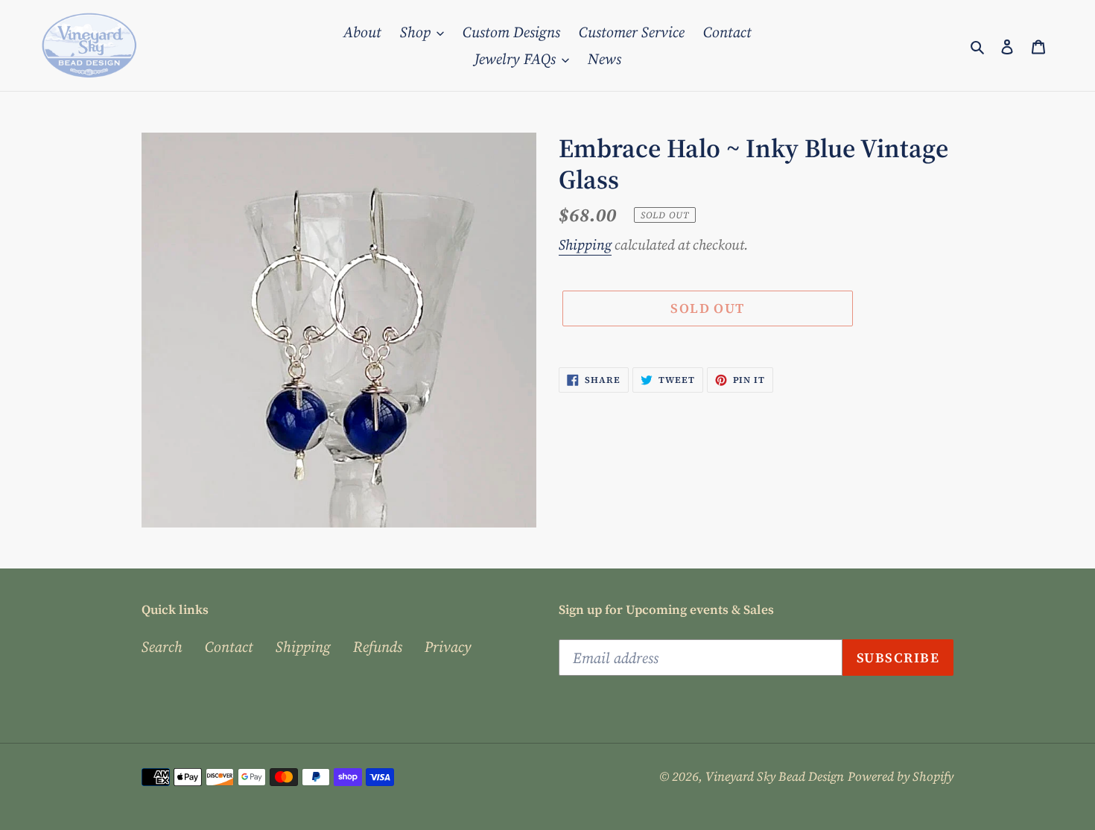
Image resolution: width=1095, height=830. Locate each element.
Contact (229, 646)
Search (162, 646)
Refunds (377, 646)
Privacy (448, 646)
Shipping (585, 244)
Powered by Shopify (900, 776)
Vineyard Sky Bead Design (774, 776)
